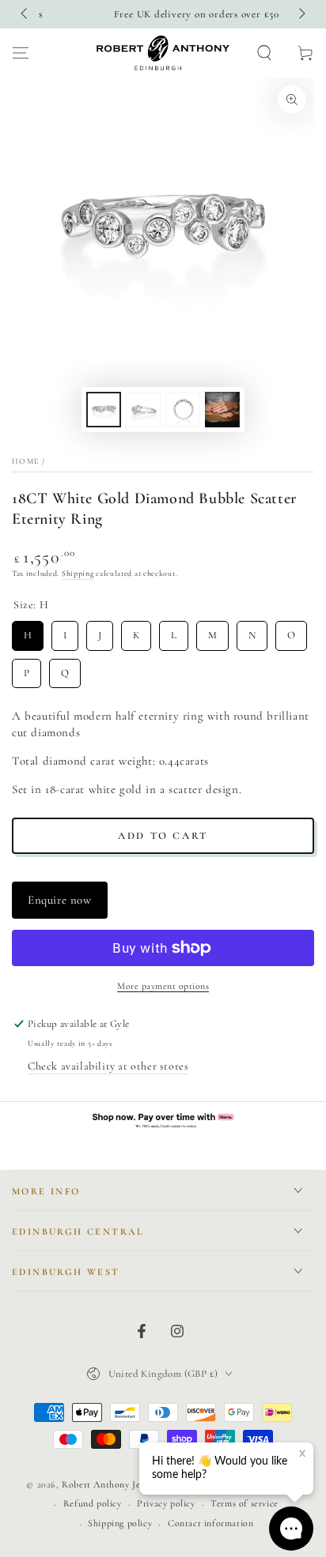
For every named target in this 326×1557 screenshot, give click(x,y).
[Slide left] (25, 14)
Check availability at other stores (108, 1066)
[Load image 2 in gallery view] (143, 409)
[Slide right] (300, 14)
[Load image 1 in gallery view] (103, 409)
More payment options (163, 985)
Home (25, 461)
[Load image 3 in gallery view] (182, 409)
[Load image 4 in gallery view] (222, 409)
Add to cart (163, 835)
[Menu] (20, 52)
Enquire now (60, 900)
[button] (264, 52)
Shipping (78, 573)
